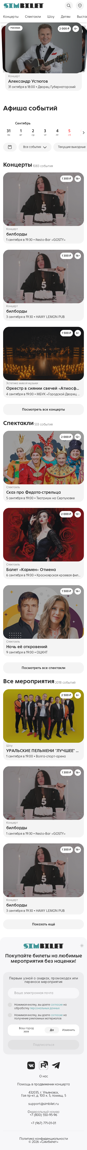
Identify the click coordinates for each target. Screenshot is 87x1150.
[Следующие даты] (83, 132)
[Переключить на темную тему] (82, 946)
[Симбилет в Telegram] (55, 1065)
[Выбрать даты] (10, 147)
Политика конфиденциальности (43, 1138)
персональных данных (45, 1008)
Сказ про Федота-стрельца (33, 492)
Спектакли (33, 16)
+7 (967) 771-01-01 (43, 1123)
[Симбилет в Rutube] (43, 1065)
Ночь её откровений (26, 647)
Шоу (50, 16)
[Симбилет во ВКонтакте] (31, 1065)
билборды (16, 234)
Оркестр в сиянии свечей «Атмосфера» (43, 388)
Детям (65, 16)
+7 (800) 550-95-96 (43, 1115)
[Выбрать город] (80, 6)
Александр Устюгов (28, 81)
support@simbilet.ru (43, 1104)
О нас (43, 1076)
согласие (57, 1004)
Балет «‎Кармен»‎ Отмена (31, 570)
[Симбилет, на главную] (23, 5)
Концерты (11, 16)
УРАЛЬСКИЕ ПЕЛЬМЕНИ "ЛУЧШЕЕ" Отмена (43, 751)
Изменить (68, 1030)
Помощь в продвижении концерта (43, 1084)
